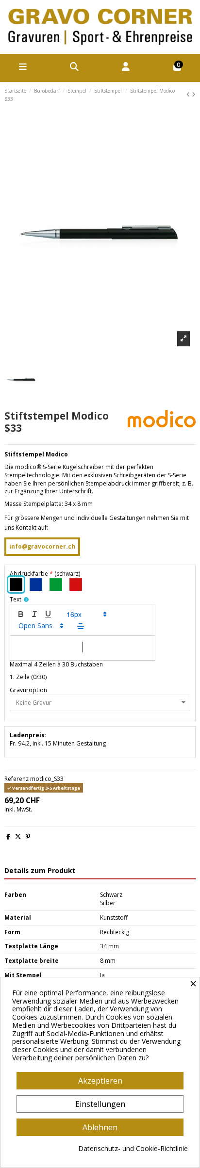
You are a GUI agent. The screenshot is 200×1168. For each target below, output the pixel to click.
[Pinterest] (28, 836)
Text (15, 599)
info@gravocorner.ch (42, 546)
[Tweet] (18, 836)
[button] (86, 614)
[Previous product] (189, 94)
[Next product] (194, 94)
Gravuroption (28, 690)
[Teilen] (8, 836)
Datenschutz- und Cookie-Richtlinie (133, 1149)
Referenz (16, 779)
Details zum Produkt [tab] (39, 871)
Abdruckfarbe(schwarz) (45, 574)
